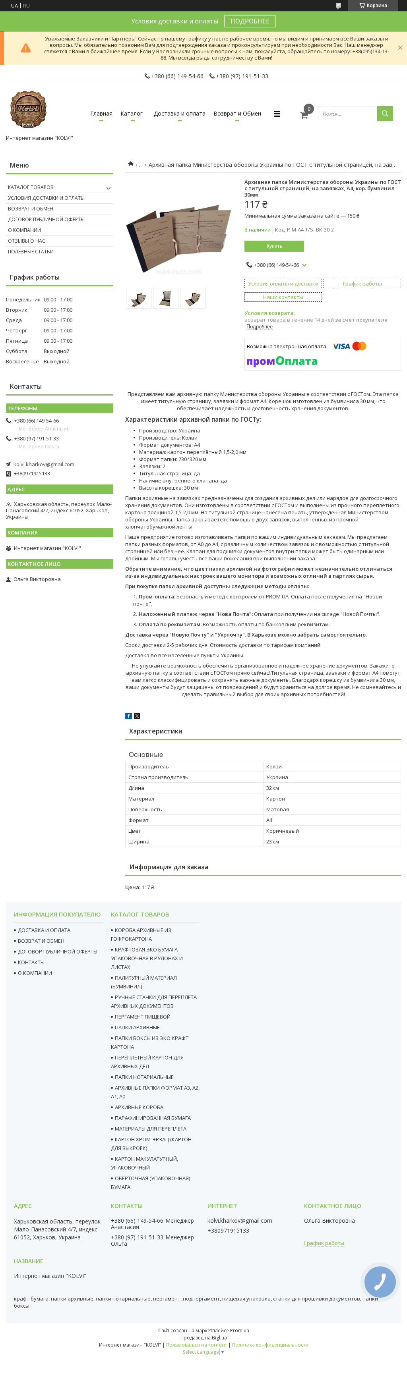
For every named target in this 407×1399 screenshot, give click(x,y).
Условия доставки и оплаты (46, 198)
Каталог (131, 113)
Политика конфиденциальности (270, 1344)
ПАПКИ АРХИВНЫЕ (137, 1027)
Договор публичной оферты (46, 219)
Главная (101, 113)
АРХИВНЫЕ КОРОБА (139, 1107)
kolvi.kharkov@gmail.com (44, 464)
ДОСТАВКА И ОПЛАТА (44, 930)
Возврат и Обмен (237, 113)
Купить (274, 246)
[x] (137, 717)
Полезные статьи (31, 251)
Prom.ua (239, 1330)
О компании (24, 230)
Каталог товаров (31, 187)
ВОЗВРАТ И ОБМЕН (41, 940)
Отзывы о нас (26, 240)
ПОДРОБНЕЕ (250, 21)
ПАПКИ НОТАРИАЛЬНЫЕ (144, 1077)
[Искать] (385, 113)
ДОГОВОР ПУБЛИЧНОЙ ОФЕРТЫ (57, 951)
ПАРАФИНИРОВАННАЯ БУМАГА (153, 1117)
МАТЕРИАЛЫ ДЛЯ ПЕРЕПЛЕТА (150, 1128)
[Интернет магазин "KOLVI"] (30, 110)
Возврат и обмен (30, 208)
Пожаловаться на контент (196, 1344)
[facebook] (128, 717)
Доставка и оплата (179, 113)
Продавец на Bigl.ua (203, 1337)
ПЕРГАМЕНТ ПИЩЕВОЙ (143, 1016)
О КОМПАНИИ (35, 972)
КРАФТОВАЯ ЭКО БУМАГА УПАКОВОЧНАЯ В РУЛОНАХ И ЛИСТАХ (147, 958)
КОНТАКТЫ (31, 962)
